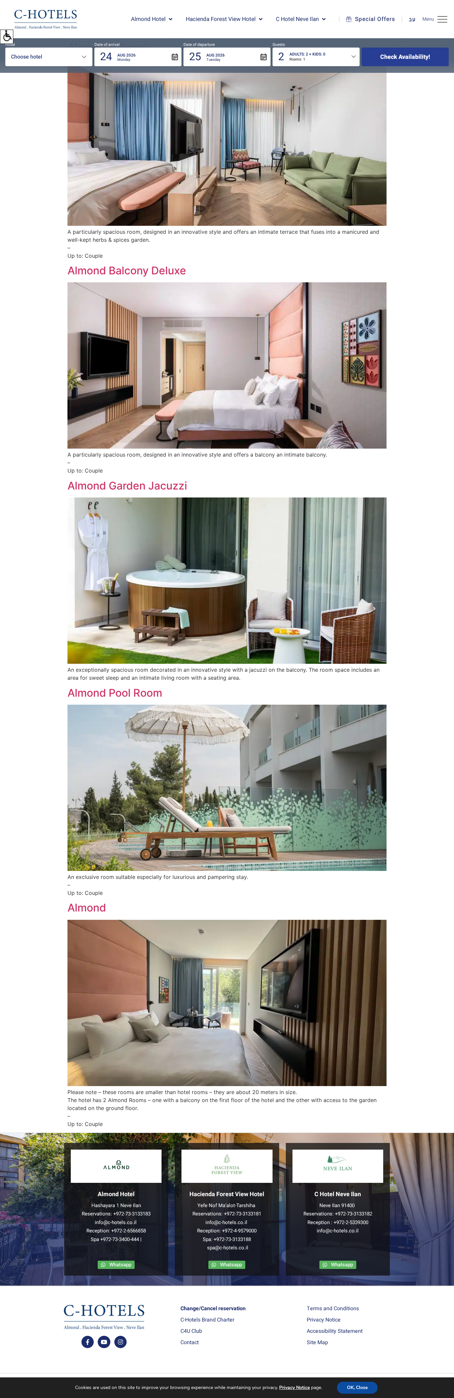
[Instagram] (120, 1342)
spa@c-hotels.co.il (227, 1247)
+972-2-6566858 (128, 1230)
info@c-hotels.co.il (116, 1222)
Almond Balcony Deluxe (126, 270)
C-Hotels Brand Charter (207, 1320)
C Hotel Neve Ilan (297, 19)
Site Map (317, 1342)
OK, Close (357, 1387)
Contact (189, 1342)
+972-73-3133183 (132, 1213)
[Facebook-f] (87, 1342)
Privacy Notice (324, 1320)
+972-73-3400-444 (119, 1239)
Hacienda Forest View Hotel (221, 19)
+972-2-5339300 (351, 1222)
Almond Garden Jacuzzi (127, 485)
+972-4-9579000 (239, 1230)
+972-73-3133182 (353, 1213)
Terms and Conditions (333, 1309)
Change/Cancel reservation (213, 1309)
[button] (6, 37)
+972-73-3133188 (232, 1239)
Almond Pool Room (114, 692)
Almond (86, 907)
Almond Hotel (148, 19)
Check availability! (405, 57)
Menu (428, 19)
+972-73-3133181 (242, 1213)
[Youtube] (104, 1342)
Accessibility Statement (335, 1331)
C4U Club (191, 1331)
